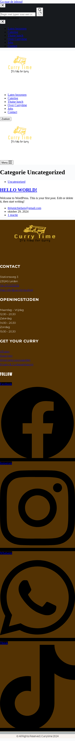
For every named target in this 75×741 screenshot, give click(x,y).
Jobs (10, 108)
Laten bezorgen (17, 94)
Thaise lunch (15, 101)
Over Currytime (17, 105)
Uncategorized (16, 181)
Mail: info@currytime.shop (16, 290)
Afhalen (5, 351)
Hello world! (18, 189)
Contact (12, 112)
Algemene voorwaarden (15, 360)
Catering (13, 98)
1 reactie (13, 215)
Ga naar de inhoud (11, 1)
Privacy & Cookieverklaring (16, 364)
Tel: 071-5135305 (9, 285)
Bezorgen (6, 355)
